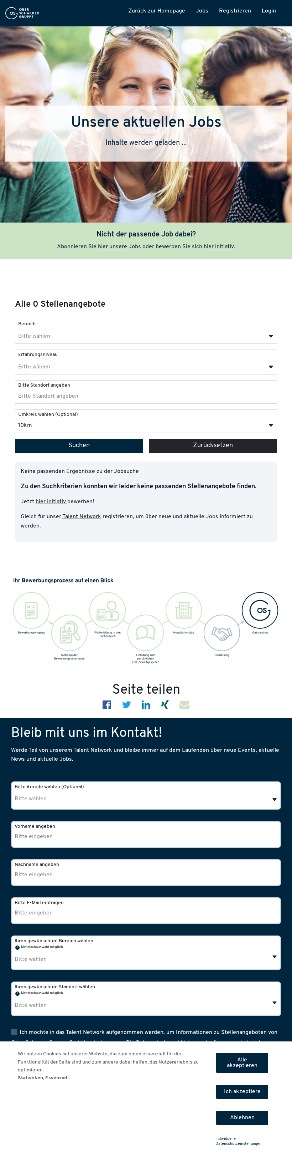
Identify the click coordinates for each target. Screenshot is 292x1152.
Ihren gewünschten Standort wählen (55, 987)
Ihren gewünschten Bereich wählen (54, 941)
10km (25, 425)
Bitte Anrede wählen (49, 787)
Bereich (27, 324)
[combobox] (146, 331)
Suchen (79, 446)
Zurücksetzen (213, 446)
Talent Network (81, 517)
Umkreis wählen (48, 414)
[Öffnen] (271, 336)
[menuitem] (22, 13)
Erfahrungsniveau (38, 354)
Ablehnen (242, 1118)
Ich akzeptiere (242, 1092)
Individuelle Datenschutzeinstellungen (238, 1141)
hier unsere (112, 247)
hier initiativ (219, 247)
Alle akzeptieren (242, 1063)
